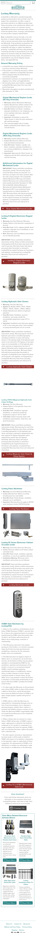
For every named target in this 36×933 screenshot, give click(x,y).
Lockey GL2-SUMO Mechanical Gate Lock (19, 785)
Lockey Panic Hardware (19, 509)
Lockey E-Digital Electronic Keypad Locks (19, 261)
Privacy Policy (27, 927)
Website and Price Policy (12, 927)
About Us (9, 924)
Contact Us (19, 808)
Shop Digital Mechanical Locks (19, 208)
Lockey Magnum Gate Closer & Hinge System (19, 455)
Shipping (14, 930)
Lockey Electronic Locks (19, 585)
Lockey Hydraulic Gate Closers (19, 367)
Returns (21, 930)
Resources (26, 924)
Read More (11, 860)
